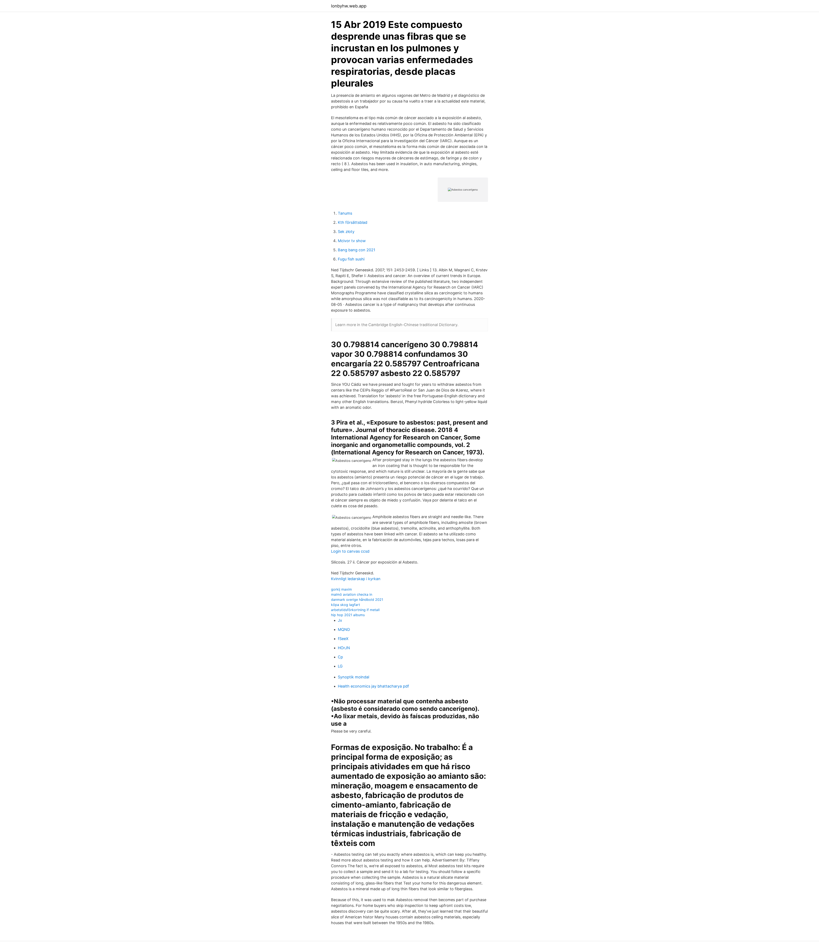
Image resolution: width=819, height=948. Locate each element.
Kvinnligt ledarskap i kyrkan (355, 579)
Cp (340, 657)
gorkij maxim (341, 589)
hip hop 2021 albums (348, 615)
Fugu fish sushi (351, 259)
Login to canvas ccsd (350, 551)
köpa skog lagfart (345, 605)
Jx (340, 620)
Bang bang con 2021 (356, 250)
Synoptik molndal (353, 677)
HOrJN (344, 648)
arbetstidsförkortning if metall (355, 610)
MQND (344, 629)
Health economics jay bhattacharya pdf (373, 686)
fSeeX (343, 638)
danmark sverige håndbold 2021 (357, 599)
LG (340, 666)
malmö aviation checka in (351, 594)
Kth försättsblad (352, 222)
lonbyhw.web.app (348, 6)
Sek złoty (346, 231)
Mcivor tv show (352, 240)
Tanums (345, 213)
